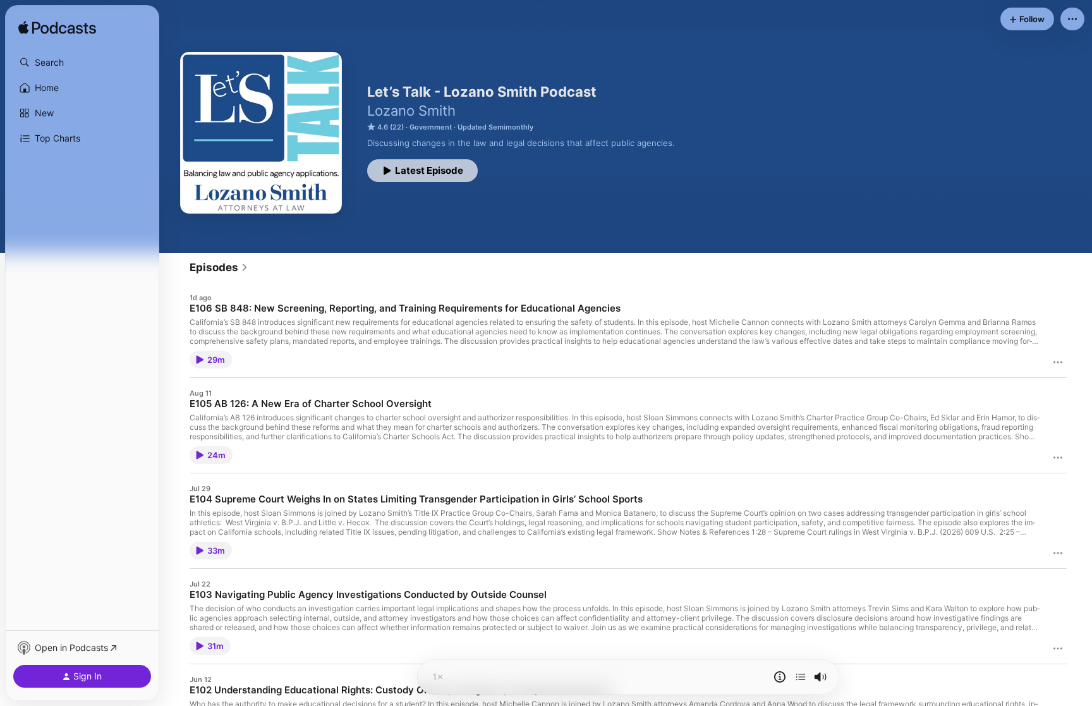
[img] (57, 28)
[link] (219, 267)
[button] (82, 62)
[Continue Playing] (800, 677)
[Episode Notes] (779, 677)
